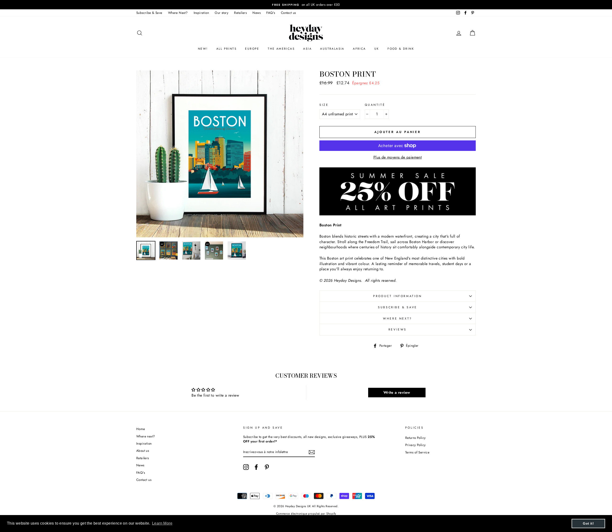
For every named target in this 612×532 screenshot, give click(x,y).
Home (140, 428)
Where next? (397, 318)
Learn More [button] (162, 523)
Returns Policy (415, 437)
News (256, 12)
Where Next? (178, 12)
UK (376, 49)
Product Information (397, 296)
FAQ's (270, 12)
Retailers (240, 12)
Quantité (375, 105)
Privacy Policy (415, 444)
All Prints (226, 49)
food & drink (401, 49)
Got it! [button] (588, 523)
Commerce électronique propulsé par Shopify (306, 513)
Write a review (396, 392)
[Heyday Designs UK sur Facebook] (256, 467)
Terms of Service (417, 452)
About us (142, 450)
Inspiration (201, 12)
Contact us (288, 12)
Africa (359, 49)
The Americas (281, 49)
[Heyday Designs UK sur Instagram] (246, 467)
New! (203, 49)
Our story (221, 12)
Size (323, 105)
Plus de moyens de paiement (397, 157)
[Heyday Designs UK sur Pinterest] (267, 467)
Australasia (332, 49)
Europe (252, 49)
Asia (307, 49)
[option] (306, 4)
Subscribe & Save (149, 12)
